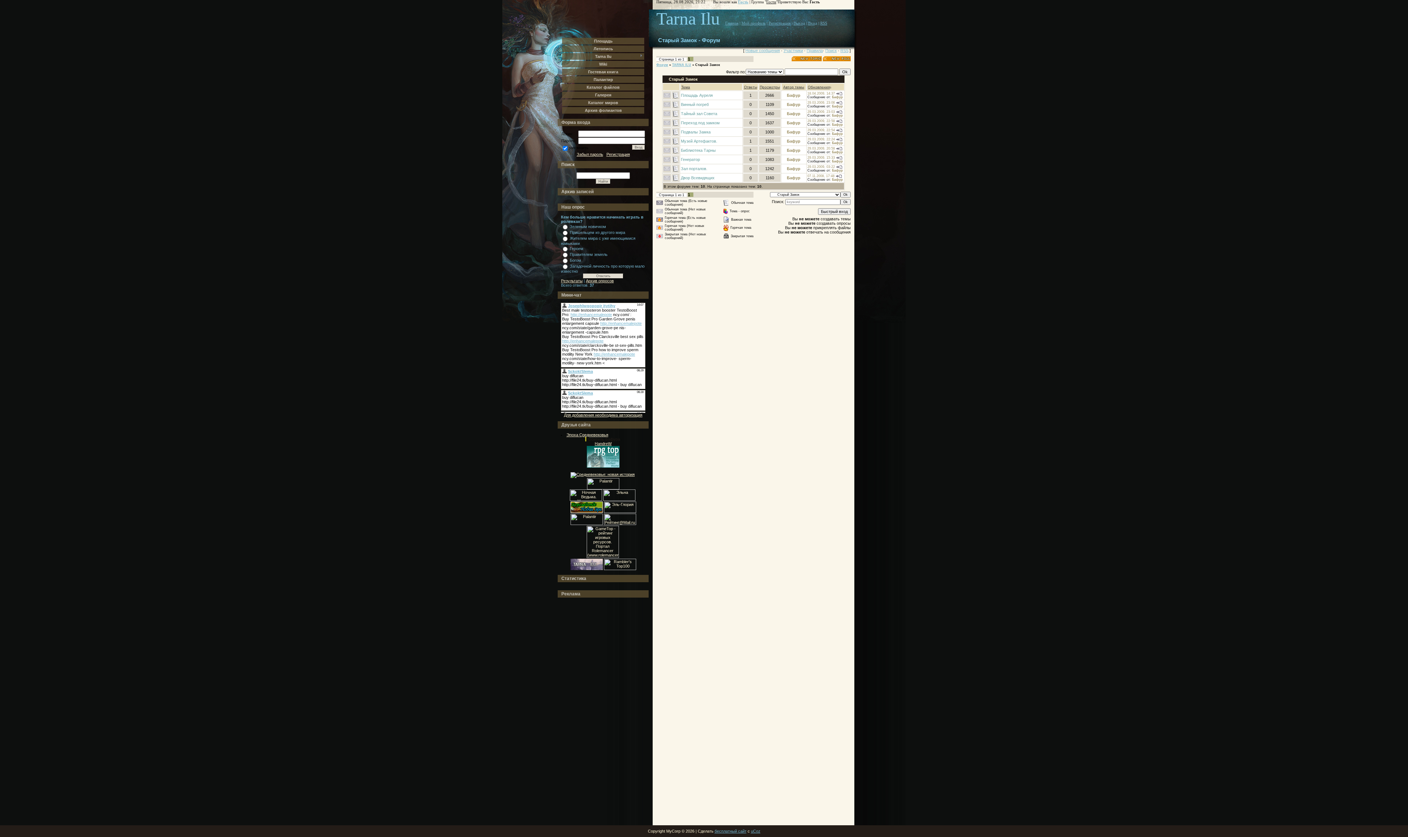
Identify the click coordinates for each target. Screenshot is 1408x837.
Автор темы (793, 87)
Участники (793, 50)
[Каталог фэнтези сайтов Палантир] (603, 488)
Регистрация (618, 154)
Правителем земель (589, 254)
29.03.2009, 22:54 (821, 130)
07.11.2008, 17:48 (821, 176)
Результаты (572, 281)
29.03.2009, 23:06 (821, 102)
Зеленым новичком (588, 226)
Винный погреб (695, 104)
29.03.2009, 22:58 (821, 121)
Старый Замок (707, 65)
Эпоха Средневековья (587, 435)
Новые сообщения (762, 50)
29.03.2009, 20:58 (821, 148)
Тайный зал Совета (699, 113)
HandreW (603, 443)
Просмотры (770, 87)
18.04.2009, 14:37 (821, 93)
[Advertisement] (590, 712)
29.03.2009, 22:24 (821, 139)
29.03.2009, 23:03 (821, 112)
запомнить (578, 148)
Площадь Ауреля (697, 95)
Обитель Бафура (604, 439)
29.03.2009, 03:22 (821, 167)
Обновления (819, 87)
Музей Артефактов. (699, 141)
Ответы (750, 87)
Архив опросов (600, 281)
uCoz (755, 831)
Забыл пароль (590, 154)
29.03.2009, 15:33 (821, 157)
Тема (685, 87)
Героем (576, 248)
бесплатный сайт (731, 831)
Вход (812, 23)
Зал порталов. (694, 168)
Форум (662, 65)
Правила (815, 50)
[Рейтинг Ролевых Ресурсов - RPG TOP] (603, 466)
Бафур (793, 95)
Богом (575, 260)
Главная (731, 23)
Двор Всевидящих (698, 178)
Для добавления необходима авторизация (603, 415)
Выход (799, 23)
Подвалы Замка (696, 132)
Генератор (690, 159)
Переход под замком (700, 123)
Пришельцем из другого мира (597, 232)
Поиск (831, 50)
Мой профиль (753, 23)
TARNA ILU (681, 65)
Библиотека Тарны (698, 150)
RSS (823, 23)
